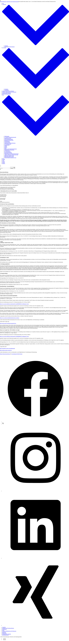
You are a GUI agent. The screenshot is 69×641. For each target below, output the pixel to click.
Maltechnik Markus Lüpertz (9, 156)
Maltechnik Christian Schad (9, 155)
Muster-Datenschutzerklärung (5, 353)
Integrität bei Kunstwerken (8, 140)
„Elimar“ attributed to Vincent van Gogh (11, 154)
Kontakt (3, 159)
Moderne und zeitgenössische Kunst (10, 148)
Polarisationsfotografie (8, 152)
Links (3, 160)
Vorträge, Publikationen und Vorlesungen (9, 631)
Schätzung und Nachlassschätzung (8, 628)
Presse (3, 158)
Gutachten (6, 45)
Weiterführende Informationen (9, 46)
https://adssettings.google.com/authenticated (7, 348)
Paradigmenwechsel (7, 138)
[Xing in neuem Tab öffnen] (35, 625)
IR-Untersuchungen (7, 151)
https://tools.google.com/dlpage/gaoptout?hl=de (8, 323)
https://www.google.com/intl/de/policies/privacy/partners (9, 317)
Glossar (3, 161)
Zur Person (6, 89)
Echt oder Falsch (7, 142)
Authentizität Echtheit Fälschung (9, 143)
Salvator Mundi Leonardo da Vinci (10, 157)
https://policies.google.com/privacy (6, 350)
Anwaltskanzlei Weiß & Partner (16, 353)
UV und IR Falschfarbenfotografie (10, 137)
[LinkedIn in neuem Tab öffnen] (35, 558)
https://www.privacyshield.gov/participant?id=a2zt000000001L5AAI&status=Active (14, 303)
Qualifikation (6, 90)
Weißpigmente (6, 136)
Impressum (4, 632)
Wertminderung (7, 141)
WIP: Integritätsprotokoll (6, 93)
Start (3, 3)
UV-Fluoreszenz (7, 150)
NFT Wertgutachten (7, 144)
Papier (5, 147)
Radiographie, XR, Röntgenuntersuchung (11, 153)
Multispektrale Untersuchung (9, 149)
